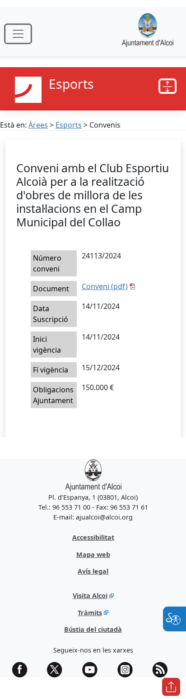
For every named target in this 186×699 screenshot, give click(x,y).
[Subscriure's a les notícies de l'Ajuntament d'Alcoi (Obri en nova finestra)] (163, 669)
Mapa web (93, 554)
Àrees (38, 125)
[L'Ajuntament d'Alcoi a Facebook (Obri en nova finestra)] (23, 669)
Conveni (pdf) (105, 286)
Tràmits (90, 612)
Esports (69, 125)
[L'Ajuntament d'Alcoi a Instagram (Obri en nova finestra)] (128, 669)
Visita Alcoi (90, 595)
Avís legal (93, 571)
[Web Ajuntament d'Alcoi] (147, 33)
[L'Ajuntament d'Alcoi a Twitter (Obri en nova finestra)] (58, 669)
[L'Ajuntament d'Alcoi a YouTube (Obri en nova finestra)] (93, 669)
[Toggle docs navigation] (167, 86)
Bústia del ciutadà (93, 629)
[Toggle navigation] (18, 34)
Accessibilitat (93, 537)
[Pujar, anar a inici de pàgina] (171, 687)
